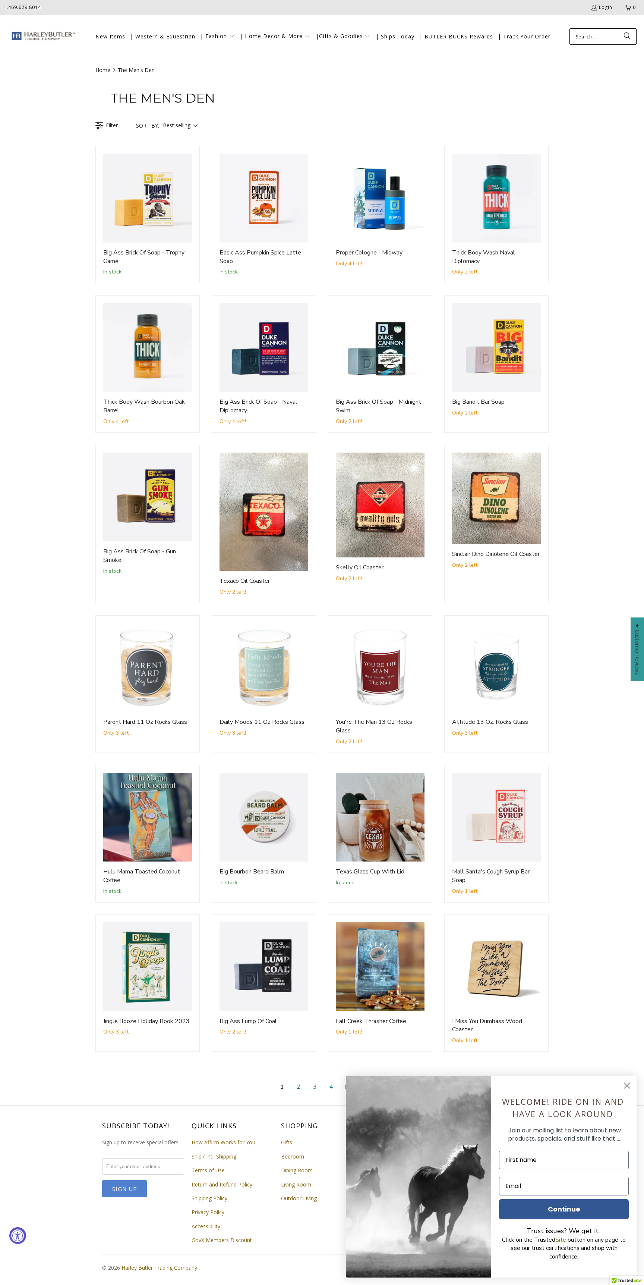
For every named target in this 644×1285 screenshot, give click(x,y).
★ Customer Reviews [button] (637, 649)
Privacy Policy (208, 1212)
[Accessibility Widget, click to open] (17, 1235)
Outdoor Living (299, 1198)
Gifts (286, 1142)
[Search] (627, 36)
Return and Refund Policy (222, 1184)
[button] (217, 37)
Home (102, 70)
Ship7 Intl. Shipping (214, 1156)
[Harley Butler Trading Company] (41, 37)
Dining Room (297, 1170)
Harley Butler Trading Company (160, 1267)
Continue (564, 1209)
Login (605, 7)
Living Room (296, 1184)
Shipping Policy (209, 1198)
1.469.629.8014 (22, 7)
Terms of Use (208, 1170)
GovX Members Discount (222, 1240)
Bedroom (292, 1156)
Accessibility (206, 1226)
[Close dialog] (627, 1085)
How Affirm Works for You (223, 1142)
